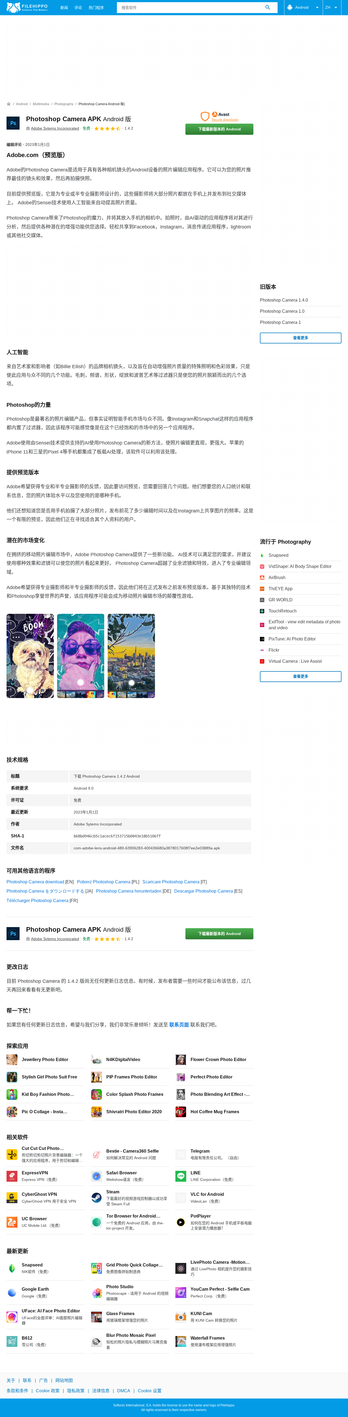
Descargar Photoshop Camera (203, 891)
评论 (78, 7)
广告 (43, 1380)
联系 (27, 1380)
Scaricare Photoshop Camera (171, 882)
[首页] (9, 104)
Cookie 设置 (149, 1390)
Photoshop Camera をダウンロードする (45, 891)
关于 (11, 1380)
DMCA (123, 1390)
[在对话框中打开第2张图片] (131, 656)
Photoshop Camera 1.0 (282, 311)
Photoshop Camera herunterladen (128, 891)
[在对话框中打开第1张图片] (80, 656)
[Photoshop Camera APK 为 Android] (13, 123)
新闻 (64, 7)
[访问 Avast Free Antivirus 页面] (219, 116)
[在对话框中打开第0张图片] (30, 656)
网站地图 (64, 1380)
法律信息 (101, 1390)
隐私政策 (76, 1390)
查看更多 (300, 338)
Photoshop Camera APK (78, 119)
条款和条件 (17, 1390)
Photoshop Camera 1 (280, 322)
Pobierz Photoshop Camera (103, 882)
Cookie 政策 (48, 1390)
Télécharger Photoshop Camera (38, 900)
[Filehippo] (27, 7)
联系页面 (179, 1025)
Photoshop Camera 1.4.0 (284, 300)
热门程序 (96, 7)
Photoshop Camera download (35, 882)
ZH (327, 7)
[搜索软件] (267, 7)
